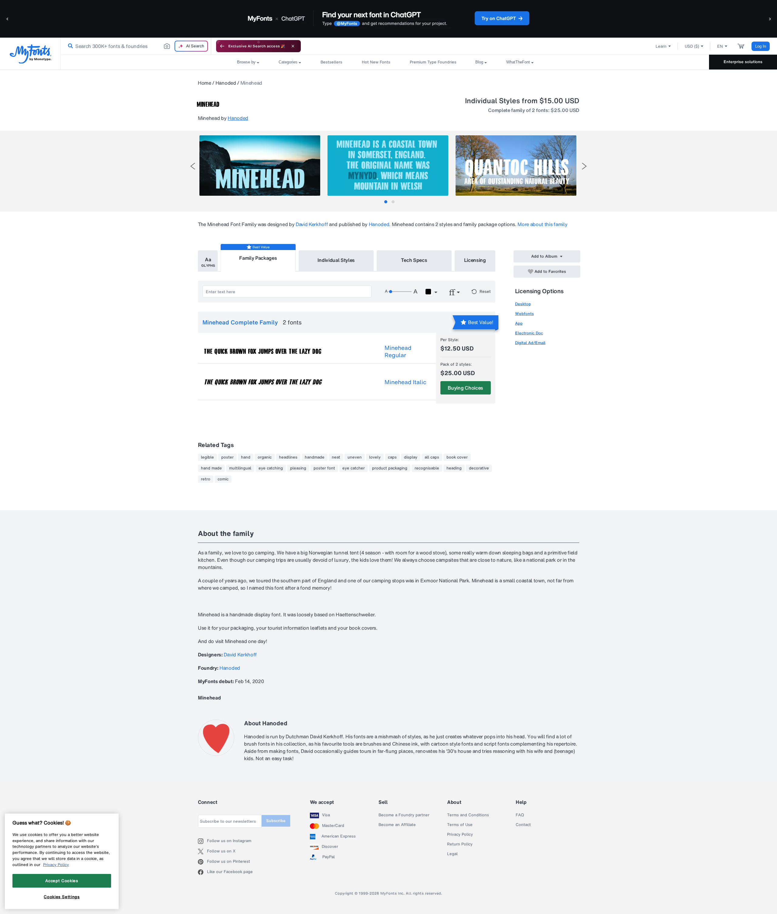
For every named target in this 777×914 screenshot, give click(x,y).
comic (223, 479)
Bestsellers (331, 62)
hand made (211, 468)
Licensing (475, 260)
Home (204, 82)
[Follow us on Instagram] (202, 841)
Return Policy (460, 844)
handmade (314, 457)
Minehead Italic (405, 382)
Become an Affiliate (397, 824)
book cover (457, 457)
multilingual (240, 468)
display (410, 457)
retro (205, 479)
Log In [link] (760, 46)
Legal (452, 853)
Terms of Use (460, 824)
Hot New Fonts (376, 62)
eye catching (271, 468)
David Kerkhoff (312, 224)
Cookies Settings (62, 897)
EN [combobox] (720, 46)
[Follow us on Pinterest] (202, 862)
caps (392, 457)
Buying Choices (465, 387)
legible (207, 457)
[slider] (400, 291)
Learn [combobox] (661, 46)
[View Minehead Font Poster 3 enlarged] (516, 165)
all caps (432, 457)
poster (227, 457)
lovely (375, 457)
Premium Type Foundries (433, 62)
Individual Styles (336, 260)
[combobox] (136, 46)
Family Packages (258, 258)
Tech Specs (414, 260)
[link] (69, 46)
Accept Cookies (61, 881)
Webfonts (524, 314)
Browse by (246, 62)
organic (265, 457)
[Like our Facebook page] (202, 872)
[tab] (385, 202)
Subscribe (276, 821)
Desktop (523, 304)
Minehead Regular (398, 351)
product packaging (389, 468)
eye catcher (353, 468)
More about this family (542, 224)
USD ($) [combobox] (692, 46)
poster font (324, 468)
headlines (288, 457)
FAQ (520, 815)
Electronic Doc (529, 333)
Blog (479, 62)
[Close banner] (293, 46)
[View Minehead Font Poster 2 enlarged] (387, 165)
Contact (523, 824)
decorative (479, 468)
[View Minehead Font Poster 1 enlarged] (259, 165)
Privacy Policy (460, 834)
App (519, 323)
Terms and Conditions (468, 815)
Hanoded (225, 82)
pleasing (298, 468)
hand (245, 457)
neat (336, 457)
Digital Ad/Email (530, 343)
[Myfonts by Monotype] (30, 53)
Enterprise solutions (743, 62)
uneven (355, 457)
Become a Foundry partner (403, 815)
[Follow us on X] (202, 851)
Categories (288, 62)
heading (454, 468)
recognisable (427, 468)
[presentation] (192, 166)
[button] (7, 19)
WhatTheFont (518, 62)
